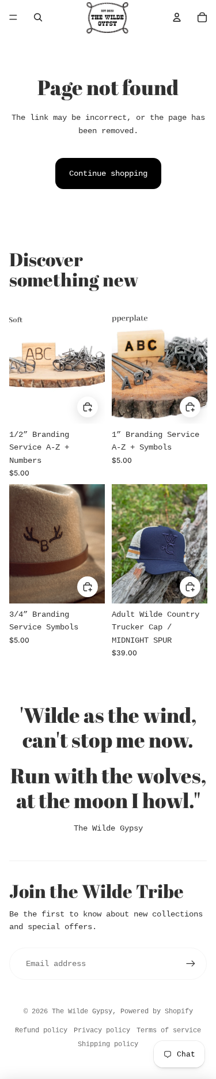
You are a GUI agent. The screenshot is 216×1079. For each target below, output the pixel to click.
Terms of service (169, 1031)
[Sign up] (191, 964)
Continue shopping (108, 173)
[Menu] (13, 17)
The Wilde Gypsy (108, 828)
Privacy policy (102, 1031)
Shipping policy (108, 1044)
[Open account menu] (177, 17)
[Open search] (38, 17)
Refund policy (41, 1031)
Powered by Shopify (156, 1012)
